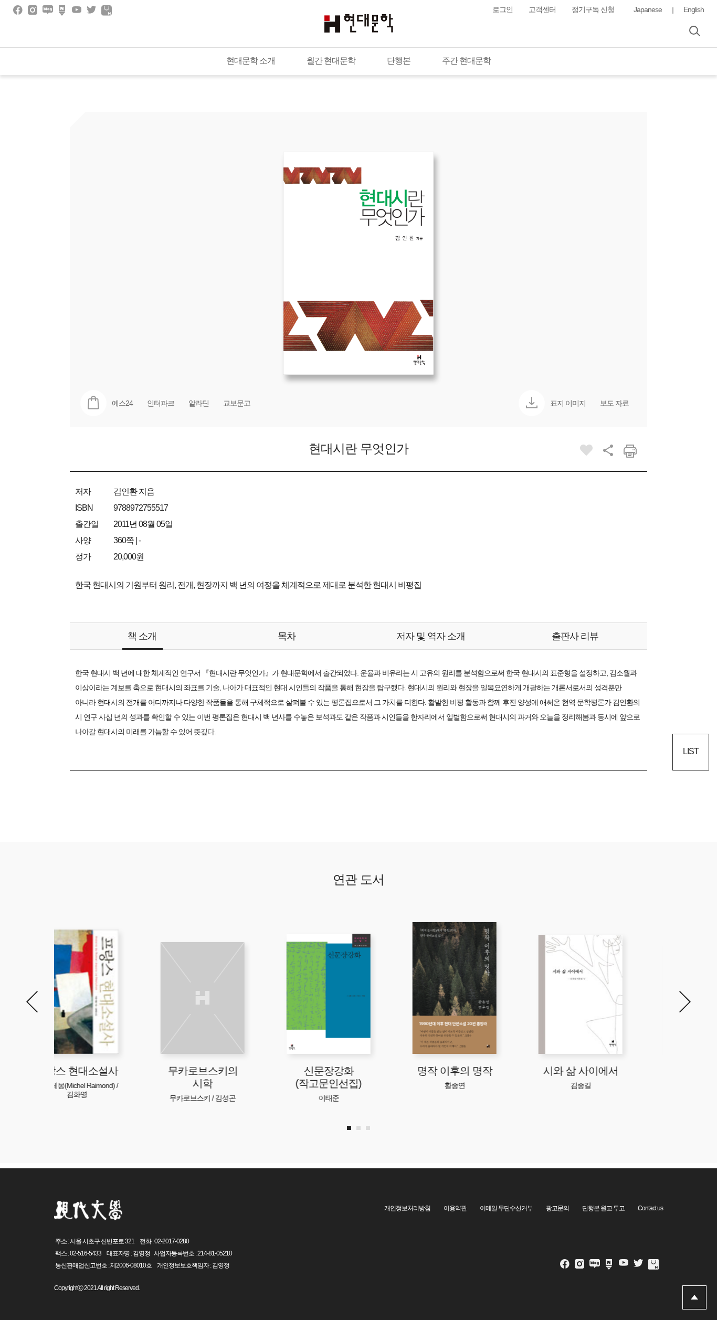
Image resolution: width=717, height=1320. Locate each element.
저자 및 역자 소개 (430, 636)
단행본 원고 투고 (603, 1208)
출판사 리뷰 (575, 636)
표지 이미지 (568, 403)
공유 (608, 450)
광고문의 (557, 1208)
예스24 (122, 403)
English (693, 9)
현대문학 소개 (250, 60)
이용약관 (455, 1208)
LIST (691, 751)
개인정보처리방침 (407, 1208)
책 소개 (142, 636)
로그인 (502, 9)
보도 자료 (614, 403)
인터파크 (160, 403)
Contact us (650, 1208)
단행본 (398, 60)
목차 (287, 636)
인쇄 (630, 451)
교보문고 (236, 403)
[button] (685, 1001)
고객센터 (542, 9)
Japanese (648, 9)
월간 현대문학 (331, 60)
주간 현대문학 (466, 60)
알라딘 (198, 403)
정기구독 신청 (593, 9)
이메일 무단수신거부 (506, 1208)
